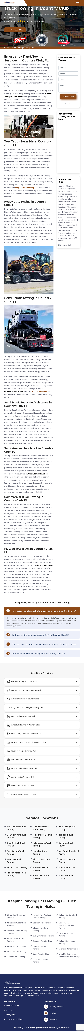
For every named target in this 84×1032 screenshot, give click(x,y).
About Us (9, 1010)
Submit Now (68, 96)
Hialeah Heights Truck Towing (43, 836)
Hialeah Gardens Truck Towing (41, 828)
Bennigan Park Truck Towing (16, 836)
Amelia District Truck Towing (16, 828)
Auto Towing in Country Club (23, 716)
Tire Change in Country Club (23, 759)
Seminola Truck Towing (66, 844)
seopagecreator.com (71, 103)
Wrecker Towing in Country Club (25, 699)
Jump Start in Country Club (23, 777)
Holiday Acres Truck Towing (42, 844)
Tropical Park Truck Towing (67, 860)
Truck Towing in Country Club (23, 751)
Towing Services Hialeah (41, 1027)
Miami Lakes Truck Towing (41, 860)
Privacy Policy (11, 1015)
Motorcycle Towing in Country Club (26, 690)
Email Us (53, 1013)
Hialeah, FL (54, 1020)
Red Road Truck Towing (66, 836)
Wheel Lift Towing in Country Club (25, 725)
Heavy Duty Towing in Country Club (26, 733)
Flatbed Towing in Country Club (24, 681)
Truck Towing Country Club (23, 48)
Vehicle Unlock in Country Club (24, 768)
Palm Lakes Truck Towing (41, 877)
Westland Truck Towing (66, 877)
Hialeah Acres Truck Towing (16, 874)
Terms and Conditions (14, 1019)
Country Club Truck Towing (16, 844)
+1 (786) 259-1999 (15, 30)
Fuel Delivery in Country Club (23, 794)
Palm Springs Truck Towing (67, 828)
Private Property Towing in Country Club (28, 742)
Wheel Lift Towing (12, 1006)
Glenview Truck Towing (14, 860)
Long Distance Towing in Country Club (27, 707)
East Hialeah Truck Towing (15, 852)
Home (6, 48)
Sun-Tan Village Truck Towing (69, 852)
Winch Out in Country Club (22, 785)
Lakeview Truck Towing (40, 852)
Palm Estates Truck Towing (42, 869)
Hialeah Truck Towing (17, 867)
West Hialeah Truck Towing (68, 869)
